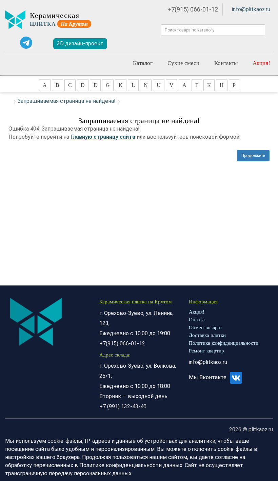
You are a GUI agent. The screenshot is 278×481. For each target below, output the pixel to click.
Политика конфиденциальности (223, 343)
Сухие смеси (183, 63)
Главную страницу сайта (103, 137)
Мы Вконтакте (208, 377)
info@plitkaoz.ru (251, 9)
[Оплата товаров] (200, 43)
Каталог (143, 63)
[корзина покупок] (248, 44)
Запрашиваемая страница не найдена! (67, 101)
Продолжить (253, 155)
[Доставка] (152, 43)
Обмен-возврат (205, 327)
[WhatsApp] (10, 42)
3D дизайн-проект (80, 43)
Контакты (226, 63)
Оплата (197, 319)
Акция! (261, 63)
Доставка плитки (207, 335)
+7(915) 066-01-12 (192, 9)
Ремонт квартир (206, 350)
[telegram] (26, 43)
